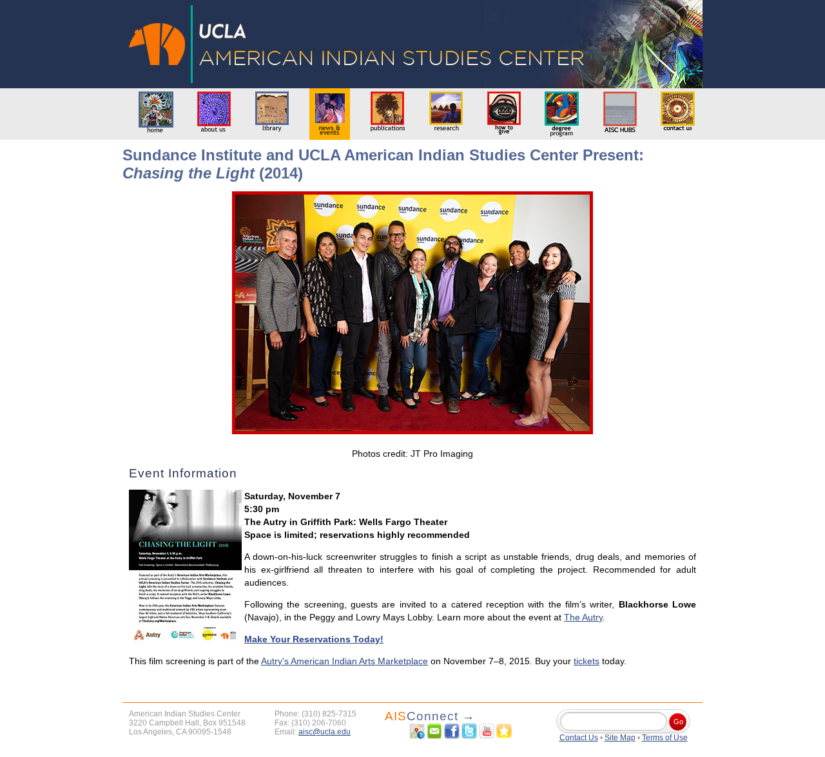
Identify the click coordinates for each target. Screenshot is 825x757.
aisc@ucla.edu (324, 731)
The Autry (583, 617)
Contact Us (578, 737)
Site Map (620, 737)
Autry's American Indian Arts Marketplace (344, 661)
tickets (586, 661)
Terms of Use (665, 737)
